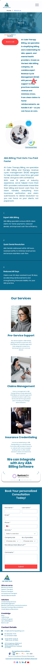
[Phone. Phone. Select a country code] (8, 526)
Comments (9, 552)
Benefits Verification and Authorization (14, 605)
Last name (26, 508)
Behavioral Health (7, 587)
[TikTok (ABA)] (25, 662)
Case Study (5, 617)
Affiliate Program (7, 619)
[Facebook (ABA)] (17, 662)
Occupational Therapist (9, 593)
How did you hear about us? (15, 545)
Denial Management (8, 603)
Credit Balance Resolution (9, 609)
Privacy (24, 656)
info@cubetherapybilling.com (14, 631)
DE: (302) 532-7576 (10, 634)
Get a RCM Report (7, 621)
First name (9, 508)
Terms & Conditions (14, 656)
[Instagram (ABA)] (14, 662)
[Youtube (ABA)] (28, 662)
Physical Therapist (7, 591)
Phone (7, 522)
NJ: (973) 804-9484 (11, 636)
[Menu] (37, 5)
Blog (2, 615)
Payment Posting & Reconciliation (12, 607)
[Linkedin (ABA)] (23, 662)
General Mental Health (8, 595)
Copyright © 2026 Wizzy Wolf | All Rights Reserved (21, 658)
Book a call (4, 623)
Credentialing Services (8, 602)
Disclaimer (31, 656)
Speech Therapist (7, 589)
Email (7, 515)
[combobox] (21, 534)
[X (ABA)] (20, 662)
